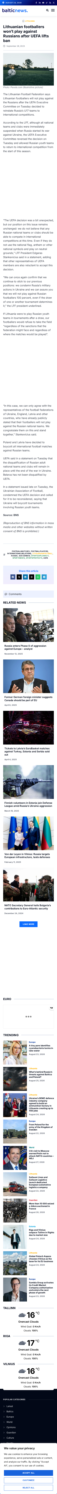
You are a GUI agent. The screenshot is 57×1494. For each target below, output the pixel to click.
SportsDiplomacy (40, 556)
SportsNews (19, 558)
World (31, 1147)
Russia (14, 556)
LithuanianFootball (42, 553)
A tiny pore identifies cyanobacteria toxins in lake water (41, 1048)
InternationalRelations (19, 553)
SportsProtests (34, 558)
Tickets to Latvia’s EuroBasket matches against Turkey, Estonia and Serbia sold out (27, 751)
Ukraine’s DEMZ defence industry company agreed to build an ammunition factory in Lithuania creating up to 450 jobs (41, 1104)
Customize (28, 1480)
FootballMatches (21, 551)
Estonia (32, 1226)
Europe (32, 1042)
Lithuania (30, 21)
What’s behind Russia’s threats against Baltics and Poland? (40, 1074)
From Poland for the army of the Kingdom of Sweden (41, 1127)
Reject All (28, 1487)
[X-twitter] (54, 3)
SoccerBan (24, 556)
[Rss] (50, 3)
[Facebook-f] (36, 3)
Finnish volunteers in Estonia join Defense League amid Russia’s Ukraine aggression (28, 804)
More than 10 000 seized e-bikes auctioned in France (41, 1206)
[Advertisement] (28, 186)
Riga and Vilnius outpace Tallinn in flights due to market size (41, 1232)
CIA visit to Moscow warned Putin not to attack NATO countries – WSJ (41, 1155)
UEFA (45, 558)
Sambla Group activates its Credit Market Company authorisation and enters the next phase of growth (41, 1287)
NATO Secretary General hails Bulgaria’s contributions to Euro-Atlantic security (27, 907)
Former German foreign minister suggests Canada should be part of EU (28, 699)
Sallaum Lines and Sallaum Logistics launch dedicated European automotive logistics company (40, 1182)
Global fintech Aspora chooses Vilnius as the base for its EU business (41, 1258)
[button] (53, 10)
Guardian (33, 1200)
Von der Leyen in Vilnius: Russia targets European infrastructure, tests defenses (27, 856)
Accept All (28, 1473)
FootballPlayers (39, 551)
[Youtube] (43, 3)
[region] (28, 1468)
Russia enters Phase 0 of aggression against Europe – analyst (25, 647)
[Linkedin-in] (40, 3)
